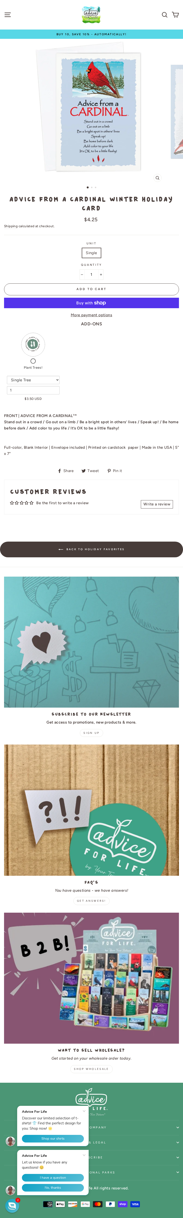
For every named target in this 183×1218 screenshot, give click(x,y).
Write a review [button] (156, 504)
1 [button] (88, 187)
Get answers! (91, 900)
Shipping (11, 226)
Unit (91, 243)
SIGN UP (91, 733)
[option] (91, 34)
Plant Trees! (33, 368)
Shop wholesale (91, 1069)
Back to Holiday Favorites (95, 549)
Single (91, 253)
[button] (12, 1206)
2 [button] (92, 188)
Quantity (91, 265)
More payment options (91, 315)
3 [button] (96, 188)
